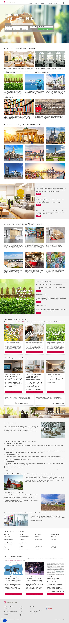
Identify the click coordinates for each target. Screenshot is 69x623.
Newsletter (21, 608)
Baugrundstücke (38, 537)
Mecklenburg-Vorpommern (25, 549)
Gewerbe (37, 3)
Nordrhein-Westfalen (39, 546)
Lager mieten (53, 539)
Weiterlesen (13, 351)
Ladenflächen (53, 537)
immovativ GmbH (12, 619)
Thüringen (53, 549)
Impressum (62, 1)
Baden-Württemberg (7, 545)
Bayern (5, 546)
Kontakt (21, 611)
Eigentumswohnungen (8, 537)
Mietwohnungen (7, 536)
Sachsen (52, 545)
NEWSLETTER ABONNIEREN (58, 403)
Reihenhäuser (22, 539)
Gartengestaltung (21, 321)
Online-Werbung (6, 614)
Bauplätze (37, 536)
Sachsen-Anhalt (54, 546)
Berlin (5, 547)
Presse (21, 614)
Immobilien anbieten (7, 608)
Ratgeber (49, 3)
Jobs (20, 615)
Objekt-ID (22, 24)
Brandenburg (6, 549)
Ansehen (38, 193)
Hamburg (21, 546)
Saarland (37, 549)
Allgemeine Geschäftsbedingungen (36, 610)
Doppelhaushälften (23, 537)
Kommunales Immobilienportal (9, 610)
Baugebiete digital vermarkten (9, 612)
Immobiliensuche (13, 321)
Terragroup (63, 619)
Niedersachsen (38, 545)
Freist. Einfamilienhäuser (24, 536)
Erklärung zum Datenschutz (35, 611)
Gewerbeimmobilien (34, 519)
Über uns (21, 610)
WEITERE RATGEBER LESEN (24, 403)
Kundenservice (22, 612)
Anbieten (56, 3)
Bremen (21, 545)
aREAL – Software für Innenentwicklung (10, 611)
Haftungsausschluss (33, 612)
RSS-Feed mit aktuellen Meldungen (14, 560)
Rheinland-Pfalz (38, 547)
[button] (4, 620)
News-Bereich (11, 558)
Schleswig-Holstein (55, 547)
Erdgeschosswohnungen (8, 539)
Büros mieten (53, 536)
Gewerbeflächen (38, 539)
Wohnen (31, 3)
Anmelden (52, 1)
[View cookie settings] (2, 619)
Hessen (21, 547)
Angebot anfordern (55, 351)
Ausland (43, 3)
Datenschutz (58, 1)
